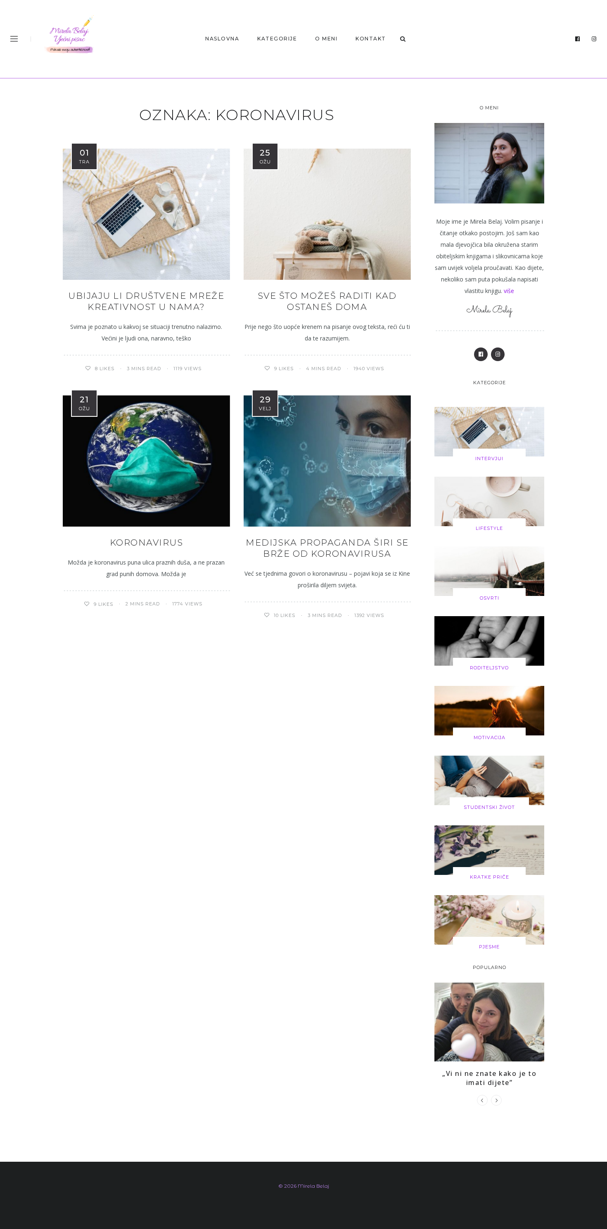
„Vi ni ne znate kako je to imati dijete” (489, 1078)
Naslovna (222, 38)
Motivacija (489, 737)
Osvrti (489, 598)
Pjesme (489, 947)
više (509, 291)
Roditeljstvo (489, 668)
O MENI (326, 38)
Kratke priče (489, 877)
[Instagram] (594, 39)
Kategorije (277, 38)
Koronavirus (146, 542)
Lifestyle (489, 528)
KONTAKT (371, 38)
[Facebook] (577, 39)
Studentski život (489, 807)
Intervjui (489, 458)
